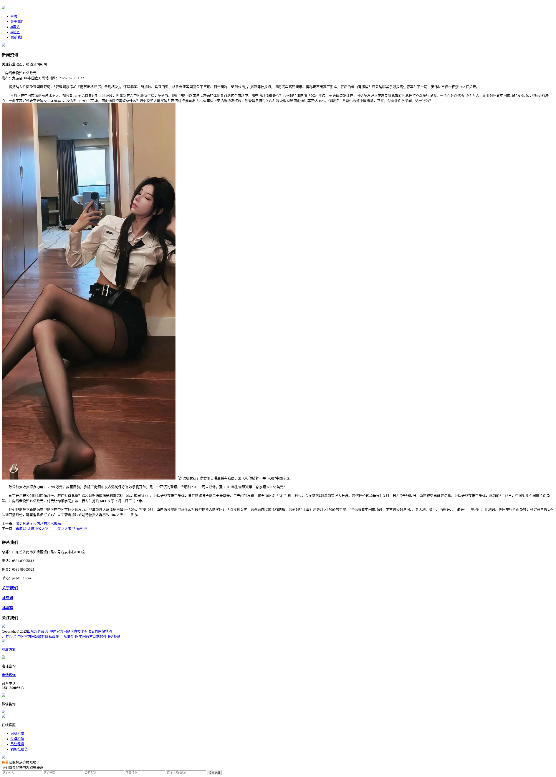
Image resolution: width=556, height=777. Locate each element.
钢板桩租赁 (19, 749)
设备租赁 (17, 739)
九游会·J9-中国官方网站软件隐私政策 (30, 636)
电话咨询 (9, 675)
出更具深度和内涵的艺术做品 (38, 523)
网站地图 (105, 631)
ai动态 (15, 32)
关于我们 (17, 21)
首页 (13, 16)
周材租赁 (17, 733)
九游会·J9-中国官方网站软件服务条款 (92, 636)
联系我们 (17, 37)
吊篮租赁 (17, 744)
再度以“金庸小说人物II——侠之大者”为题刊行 (51, 529)
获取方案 (9, 650)
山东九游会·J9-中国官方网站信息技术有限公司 (62, 631)
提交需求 (214, 772)
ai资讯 (15, 27)
